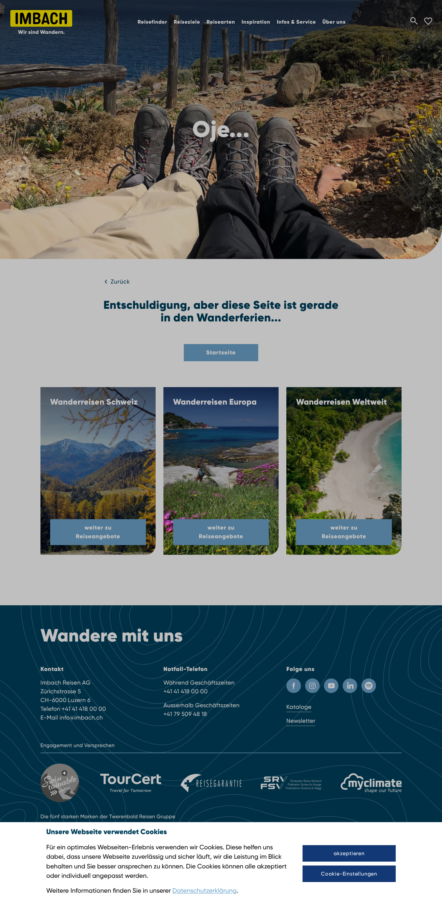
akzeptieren (349, 853)
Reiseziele (187, 22)
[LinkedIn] (350, 685)
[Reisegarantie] (211, 783)
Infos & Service (296, 22)
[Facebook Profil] (293, 685)
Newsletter (300, 721)
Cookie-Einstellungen (349, 874)
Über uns (334, 22)
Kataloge (299, 707)
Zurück (120, 281)
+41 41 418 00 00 (84, 709)
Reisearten (220, 22)
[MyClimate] (371, 783)
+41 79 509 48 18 (185, 714)
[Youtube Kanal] (331, 685)
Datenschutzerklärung (204, 890)
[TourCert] (130, 783)
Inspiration (255, 22)
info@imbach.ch (81, 717)
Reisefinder (152, 22)
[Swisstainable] (60, 783)
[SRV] (291, 783)
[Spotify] (368, 685)
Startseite (221, 352)
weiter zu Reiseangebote (98, 532)
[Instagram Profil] (312, 685)
